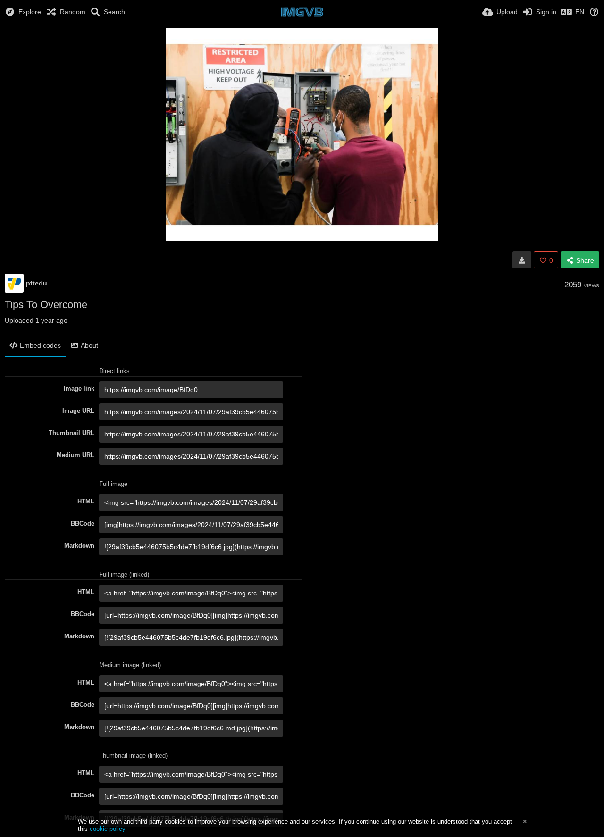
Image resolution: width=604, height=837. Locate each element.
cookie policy (107, 828)
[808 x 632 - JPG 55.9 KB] (521, 259)
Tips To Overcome (46, 304)
